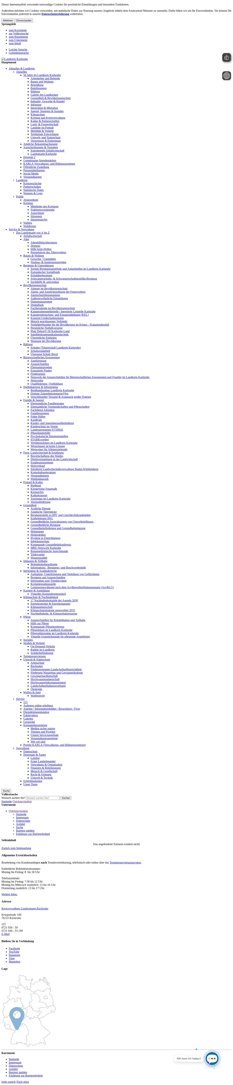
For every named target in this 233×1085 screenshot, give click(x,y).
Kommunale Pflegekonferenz (47, 626)
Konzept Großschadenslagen (47, 318)
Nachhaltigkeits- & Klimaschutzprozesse (54, 613)
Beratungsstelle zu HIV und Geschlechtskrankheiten (61, 515)
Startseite (6, 801)
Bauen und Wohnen (42, 81)
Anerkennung (38, 360)
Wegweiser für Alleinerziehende (49, 449)
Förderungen (38, 373)
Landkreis (21, 180)
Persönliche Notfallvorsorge (47, 327)
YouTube (14, 951)
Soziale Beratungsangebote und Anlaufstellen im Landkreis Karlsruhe (70, 268)
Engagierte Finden (41, 370)
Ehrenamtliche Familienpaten (47, 403)
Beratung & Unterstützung (38, 265)
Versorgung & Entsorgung (46, 140)
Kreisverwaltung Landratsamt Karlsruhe (24, 908)
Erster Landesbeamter (43, 761)
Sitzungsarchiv (39, 219)
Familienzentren (40, 413)
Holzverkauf (38, 465)
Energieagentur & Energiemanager (50, 603)
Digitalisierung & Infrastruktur (40, 387)
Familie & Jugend (33, 400)
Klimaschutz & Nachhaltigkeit (40, 597)
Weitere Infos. (9, 894)
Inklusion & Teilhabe (35, 561)
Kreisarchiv (37, 492)
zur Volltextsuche (19, 33)
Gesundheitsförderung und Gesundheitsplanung (58, 528)
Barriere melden (25, 830)
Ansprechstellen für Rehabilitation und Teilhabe (58, 620)
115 (25, 702)
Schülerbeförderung (42, 653)
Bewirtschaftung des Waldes (47, 455)
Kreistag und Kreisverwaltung (48, 117)
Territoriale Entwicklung (45, 134)
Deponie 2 (29, 157)
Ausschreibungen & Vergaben (40, 147)
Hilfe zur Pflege (40, 623)
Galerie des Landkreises (44, 94)
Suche (19, 827)
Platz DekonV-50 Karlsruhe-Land (50, 331)
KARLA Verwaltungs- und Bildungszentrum (49, 163)
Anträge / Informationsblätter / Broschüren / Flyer (51, 708)
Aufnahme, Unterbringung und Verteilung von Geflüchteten (65, 574)
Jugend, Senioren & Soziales (47, 111)
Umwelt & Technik (42, 777)
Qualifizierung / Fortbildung (47, 383)
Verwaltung (22, 748)
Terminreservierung (34, 656)
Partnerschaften (32, 186)
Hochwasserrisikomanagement (48, 682)
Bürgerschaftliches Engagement (41, 357)
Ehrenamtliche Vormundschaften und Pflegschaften (60, 406)
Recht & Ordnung (41, 774)
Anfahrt (20, 824)
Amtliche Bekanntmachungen (40, 144)
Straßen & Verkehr (34, 643)
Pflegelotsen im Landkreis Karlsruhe (51, 630)
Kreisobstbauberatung (43, 472)
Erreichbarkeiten (32, 781)
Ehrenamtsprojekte (41, 367)
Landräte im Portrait (42, 127)
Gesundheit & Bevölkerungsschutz (51, 98)
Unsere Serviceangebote (44, 735)
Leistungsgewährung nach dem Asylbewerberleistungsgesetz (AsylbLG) (72, 587)
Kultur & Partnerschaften (45, 121)
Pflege (27, 616)
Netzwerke (37, 380)
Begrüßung (37, 84)
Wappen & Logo (33, 193)
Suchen (66, 798)
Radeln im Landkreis (43, 649)
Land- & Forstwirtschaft (44, 124)
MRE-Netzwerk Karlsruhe (46, 547)
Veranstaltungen (32, 176)
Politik (19, 196)
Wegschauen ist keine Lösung (48, 446)
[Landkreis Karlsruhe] (14, 59)
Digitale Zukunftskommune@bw (50, 393)
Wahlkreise (29, 226)
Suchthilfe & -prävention (45, 281)
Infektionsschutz (40, 541)
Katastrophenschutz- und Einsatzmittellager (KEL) (60, 314)
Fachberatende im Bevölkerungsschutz (53, 308)
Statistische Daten (33, 190)
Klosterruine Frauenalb (44, 488)
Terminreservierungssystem (125, 862)
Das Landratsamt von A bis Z (33, 232)
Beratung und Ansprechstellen (48, 577)
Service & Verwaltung (21, 229)
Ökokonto (36, 689)
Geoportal (29, 721)
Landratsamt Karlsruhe (44, 153)
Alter (26, 239)
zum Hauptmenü (18, 36)
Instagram (14, 955)
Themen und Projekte (43, 731)
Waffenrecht (38, 695)
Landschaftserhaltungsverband (48, 685)
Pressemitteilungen (34, 170)
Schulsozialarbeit (40, 350)
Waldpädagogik (40, 478)
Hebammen (37, 531)
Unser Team (30, 784)
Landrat (35, 758)
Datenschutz (30, 751)
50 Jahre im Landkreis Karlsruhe (42, 75)
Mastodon (14, 961)
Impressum (22, 817)
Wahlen (27, 222)
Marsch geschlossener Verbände (49, 321)
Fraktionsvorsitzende (42, 209)
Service (20, 698)
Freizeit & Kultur (33, 482)
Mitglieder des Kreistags (44, 206)
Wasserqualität (39, 557)
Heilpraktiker (38, 534)
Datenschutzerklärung (55, 14)
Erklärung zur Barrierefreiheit (33, 833)
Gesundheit (29, 505)
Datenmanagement (41, 301)
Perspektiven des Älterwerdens (48, 252)
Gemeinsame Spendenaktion (39, 160)
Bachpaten (37, 666)
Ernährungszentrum (42, 462)
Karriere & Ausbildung (36, 590)
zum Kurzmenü (18, 30)
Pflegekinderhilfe (40, 433)
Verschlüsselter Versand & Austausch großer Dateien (61, 396)
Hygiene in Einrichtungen (45, 538)
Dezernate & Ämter (34, 754)
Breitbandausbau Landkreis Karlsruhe (52, 390)
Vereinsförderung (40, 501)
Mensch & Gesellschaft (44, 771)
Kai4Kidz (36, 419)
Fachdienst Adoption (42, 410)
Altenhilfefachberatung (44, 242)
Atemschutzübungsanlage (45, 295)
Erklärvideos (30, 715)
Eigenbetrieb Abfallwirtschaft (47, 150)
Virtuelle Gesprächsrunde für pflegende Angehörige (60, 636)
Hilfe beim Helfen (41, 249)
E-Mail (5, 934)
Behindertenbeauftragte (44, 564)
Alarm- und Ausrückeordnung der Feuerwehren (58, 291)
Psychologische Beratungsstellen (49, 436)
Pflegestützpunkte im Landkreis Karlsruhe (55, 633)
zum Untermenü (18, 40)
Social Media (30, 173)
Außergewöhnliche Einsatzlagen (49, 298)
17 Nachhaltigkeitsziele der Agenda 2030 (54, 600)
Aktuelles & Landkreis (22, 68)
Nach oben (22, 1081)
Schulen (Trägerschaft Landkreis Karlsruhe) (56, 347)
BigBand (36, 485)
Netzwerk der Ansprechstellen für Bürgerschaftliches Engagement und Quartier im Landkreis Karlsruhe (90, 377)
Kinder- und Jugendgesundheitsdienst (52, 423)
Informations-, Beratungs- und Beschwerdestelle (58, 567)
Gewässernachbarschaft (44, 675)
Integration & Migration (44, 107)
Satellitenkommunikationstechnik (50, 334)
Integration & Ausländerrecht (40, 570)
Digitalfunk (37, 304)
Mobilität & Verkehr (42, 130)
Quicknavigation (22, 801)
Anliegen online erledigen (38, 705)
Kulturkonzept (39, 495)
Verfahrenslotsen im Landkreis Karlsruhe (54, 442)
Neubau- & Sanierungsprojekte (48, 262)
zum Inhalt (15, 43)
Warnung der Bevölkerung (46, 341)
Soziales (28, 639)
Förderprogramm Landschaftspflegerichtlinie (56, 669)
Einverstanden (23, 20)
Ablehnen (8, 20)
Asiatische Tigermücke (44, 511)
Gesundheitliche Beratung (45, 524)
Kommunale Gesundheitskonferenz (51, 544)
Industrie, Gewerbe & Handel (48, 101)
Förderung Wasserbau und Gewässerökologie (57, 672)
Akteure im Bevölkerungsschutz (49, 288)
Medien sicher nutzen (43, 728)
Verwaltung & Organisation (46, 764)
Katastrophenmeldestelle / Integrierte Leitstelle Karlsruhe (63, 311)
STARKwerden (40, 439)
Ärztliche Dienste (41, 508)
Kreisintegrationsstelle (43, 584)
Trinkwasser (38, 554)
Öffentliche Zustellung (36, 167)
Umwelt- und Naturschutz (45, 137)
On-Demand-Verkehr (43, 646)
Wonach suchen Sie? (13, 797)
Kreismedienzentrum (35, 725)
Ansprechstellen (40, 364)
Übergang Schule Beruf (44, 354)
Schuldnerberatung (41, 275)
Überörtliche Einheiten (44, 337)
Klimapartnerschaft (41, 607)
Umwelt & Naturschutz (36, 659)
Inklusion (36, 104)
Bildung (35, 91)
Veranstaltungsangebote (44, 738)
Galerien (28, 718)
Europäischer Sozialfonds (45, 272)
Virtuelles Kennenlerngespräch (48, 593)
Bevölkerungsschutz (35, 285)
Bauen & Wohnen (33, 255)
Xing (12, 958)
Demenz (35, 245)
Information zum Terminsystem (48, 580)
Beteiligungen (39, 88)
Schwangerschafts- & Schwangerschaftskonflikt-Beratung (64, 278)
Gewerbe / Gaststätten (43, 258)
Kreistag (28, 203)
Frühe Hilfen (38, 416)
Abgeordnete (30, 199)
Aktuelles (21, 71)
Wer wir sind (38, 741)
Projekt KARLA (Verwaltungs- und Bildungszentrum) (54, 744)
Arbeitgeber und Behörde (45, 78)
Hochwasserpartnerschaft (45, 679)
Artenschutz (37, 662)
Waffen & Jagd (32, 692)
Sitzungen (36, 216)
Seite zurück (8, 1081)
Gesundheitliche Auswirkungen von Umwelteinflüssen (62, 521)
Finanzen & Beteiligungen (46, 767)
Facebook (14, 948)
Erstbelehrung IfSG (42, 518)
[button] (16, 848)
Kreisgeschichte (32, 183)
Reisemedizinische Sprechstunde (49, 551)
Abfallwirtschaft (32, 236)
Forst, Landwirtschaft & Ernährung (43, 452)
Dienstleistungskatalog (36, 712)
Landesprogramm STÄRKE (47, 429)
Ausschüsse (37, 213)
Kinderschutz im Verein (44, 426)
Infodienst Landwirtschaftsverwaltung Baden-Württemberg (64, 469)
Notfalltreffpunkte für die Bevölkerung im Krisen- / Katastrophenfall (70, 324)
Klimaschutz (38, 114)
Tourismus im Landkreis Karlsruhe (50, 498)
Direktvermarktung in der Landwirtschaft (54, 459)
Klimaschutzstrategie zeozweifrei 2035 (53, 610)
